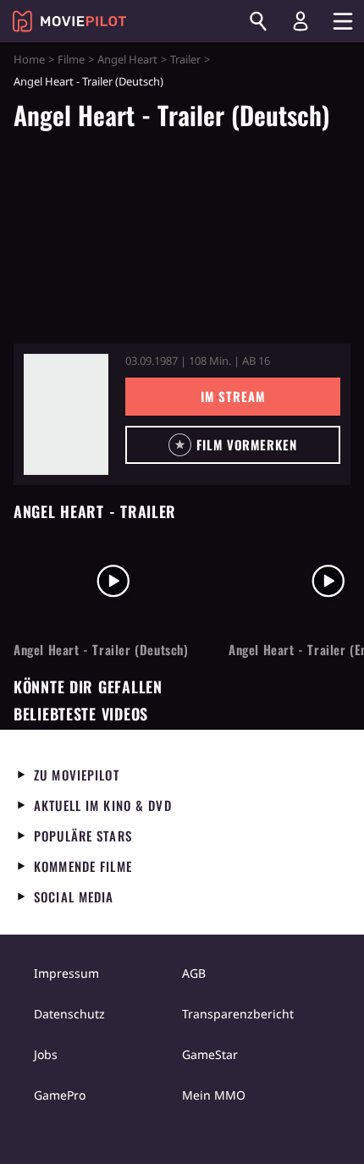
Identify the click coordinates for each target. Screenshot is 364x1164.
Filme (71, 59)
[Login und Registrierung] (300, 21)
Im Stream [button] (232, 396)
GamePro (59, 1095)
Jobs (46, 1054)
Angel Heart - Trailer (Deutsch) (101, 650)
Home (29, 59)
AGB (194, 973)
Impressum (66, 973)
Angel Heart (127, 59)
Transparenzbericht (238, 1014)
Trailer (185, 59)
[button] (232, 445)
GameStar (210, 1054)
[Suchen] (258, 21)
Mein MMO (213, 1095)
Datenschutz (69, 1014)
